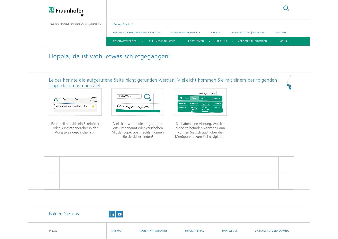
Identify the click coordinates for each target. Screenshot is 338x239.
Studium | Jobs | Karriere (247, 32)
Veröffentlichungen (252, 41)
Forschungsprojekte (186, 32)
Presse (215, 32)
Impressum (229, 230)
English (280, 32)
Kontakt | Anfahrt (153, 230)
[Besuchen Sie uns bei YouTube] (119, 214)
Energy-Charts (122, 24)
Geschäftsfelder (125, 41)
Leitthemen (196, 41)
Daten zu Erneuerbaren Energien (137, 32)
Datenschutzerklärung (272, 230)
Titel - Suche (286, 8)
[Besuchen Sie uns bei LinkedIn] (112, 214)
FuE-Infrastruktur (162, 41)
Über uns (221, 41)
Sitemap (116, 230)
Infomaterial (194, 230)
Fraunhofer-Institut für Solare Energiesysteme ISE (75, 24)
